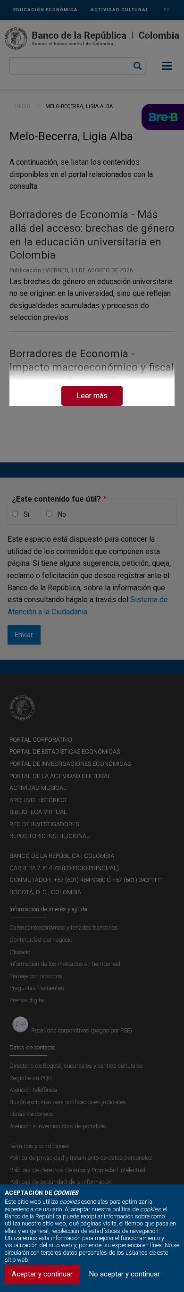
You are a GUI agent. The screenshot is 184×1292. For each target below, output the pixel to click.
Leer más (92, 395)
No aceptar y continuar (124, 1274)
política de (136, 1209)
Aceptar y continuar (42, 1274)
